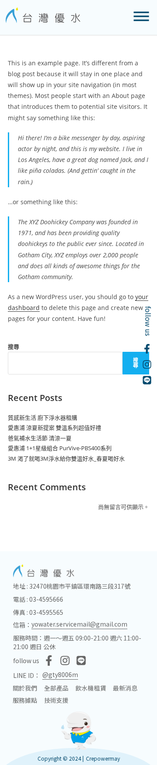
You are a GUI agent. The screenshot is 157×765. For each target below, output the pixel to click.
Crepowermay (103, 758)
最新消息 (125, 688)
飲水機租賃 (90, 688)
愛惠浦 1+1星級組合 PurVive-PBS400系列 (60, 448)
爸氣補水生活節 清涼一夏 (40, 438)
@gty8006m (60, 674)
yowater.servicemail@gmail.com (79, 624)
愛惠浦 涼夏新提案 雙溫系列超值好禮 (54, 427)
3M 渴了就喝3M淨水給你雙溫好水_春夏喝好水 (66, 458)
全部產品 (56, 688)
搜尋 (13, 346)
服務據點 (25, 700)
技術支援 (56, 700)
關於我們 (25, 688)
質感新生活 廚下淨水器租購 (42, 417)
